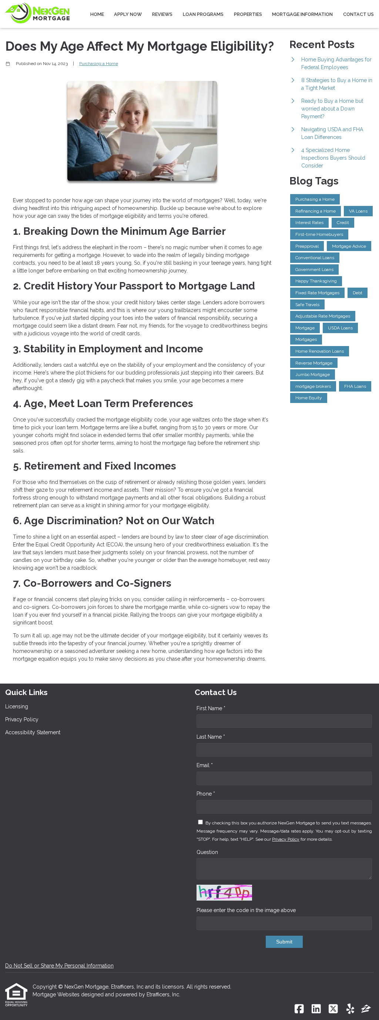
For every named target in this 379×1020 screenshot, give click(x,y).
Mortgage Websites (57, 994)
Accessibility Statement (32, 732)
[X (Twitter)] (333, 1009)
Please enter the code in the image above (246, 910)
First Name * (211, 708)
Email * (205, 765)
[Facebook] (299, 1009)
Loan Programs (203, 14)
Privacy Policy (21, 719)
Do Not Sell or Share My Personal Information (59, 966)
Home (97, 14)
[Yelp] (350, 1009)
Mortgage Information (302, 14)
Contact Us (358, 14)
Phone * (206, 794)
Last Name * (211, 737)
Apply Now (128, 14)
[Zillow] (366, 1009)
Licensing (16, 706)
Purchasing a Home (98, 63)
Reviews (162, 14)
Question (207, 852)
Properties (248, 14)
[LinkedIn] (316, 1009)
